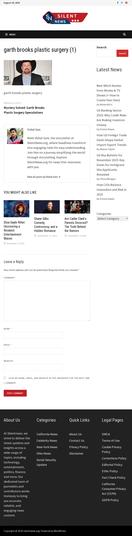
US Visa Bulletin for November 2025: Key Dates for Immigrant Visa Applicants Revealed (110, 164)
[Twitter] (122, 2)
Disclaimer (76, 453)
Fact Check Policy (113, 477)
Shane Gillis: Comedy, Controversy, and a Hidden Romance (45, 225)
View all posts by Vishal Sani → (44, 176)
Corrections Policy (114, 458)
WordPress (60, 530)
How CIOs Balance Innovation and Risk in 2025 (111, 189)
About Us (75, 434)
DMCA (106, 434)
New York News (47, 447)
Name (7, 328)
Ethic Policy (110, 471)
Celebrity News (47, 440)
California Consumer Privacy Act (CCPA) (114, 489)
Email (8, 344)
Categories (104, 214)
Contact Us (76, 440)
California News (47, 434)
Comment (10, 277)
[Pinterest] (126, 2)
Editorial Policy (112, 465)
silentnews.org (31, 530)
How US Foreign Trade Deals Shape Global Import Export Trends (112, 140)
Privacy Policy (78, 447)
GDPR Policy (110, 500)
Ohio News (44, 453)
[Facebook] (118, 2)
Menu (12, 34)
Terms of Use (111, 440)
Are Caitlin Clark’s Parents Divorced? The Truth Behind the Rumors (76, 225)
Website (8, 360)
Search (102, 47)
